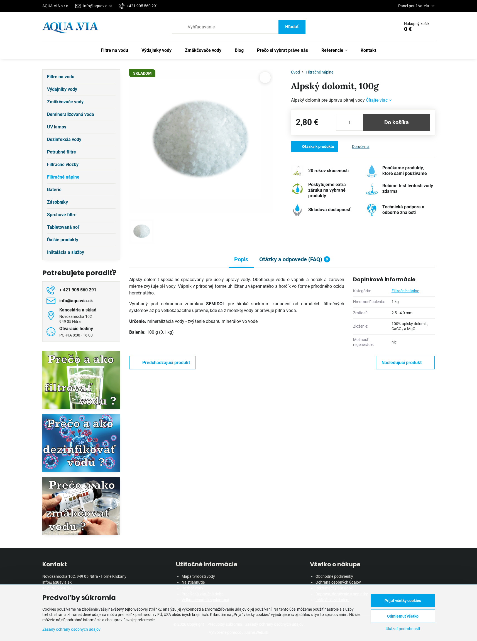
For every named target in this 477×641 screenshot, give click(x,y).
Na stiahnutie (193, 582)
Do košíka (396, 122)
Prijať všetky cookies (403, 600)
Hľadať (292, 26)
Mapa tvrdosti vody (198, 576)
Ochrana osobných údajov (338, 582)
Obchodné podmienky (334, 576)
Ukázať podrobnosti (403, 629)
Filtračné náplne (405, 291)
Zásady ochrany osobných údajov (71, 629)
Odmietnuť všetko (403, 616)
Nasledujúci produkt (401, 362)
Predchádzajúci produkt (166, 362)
